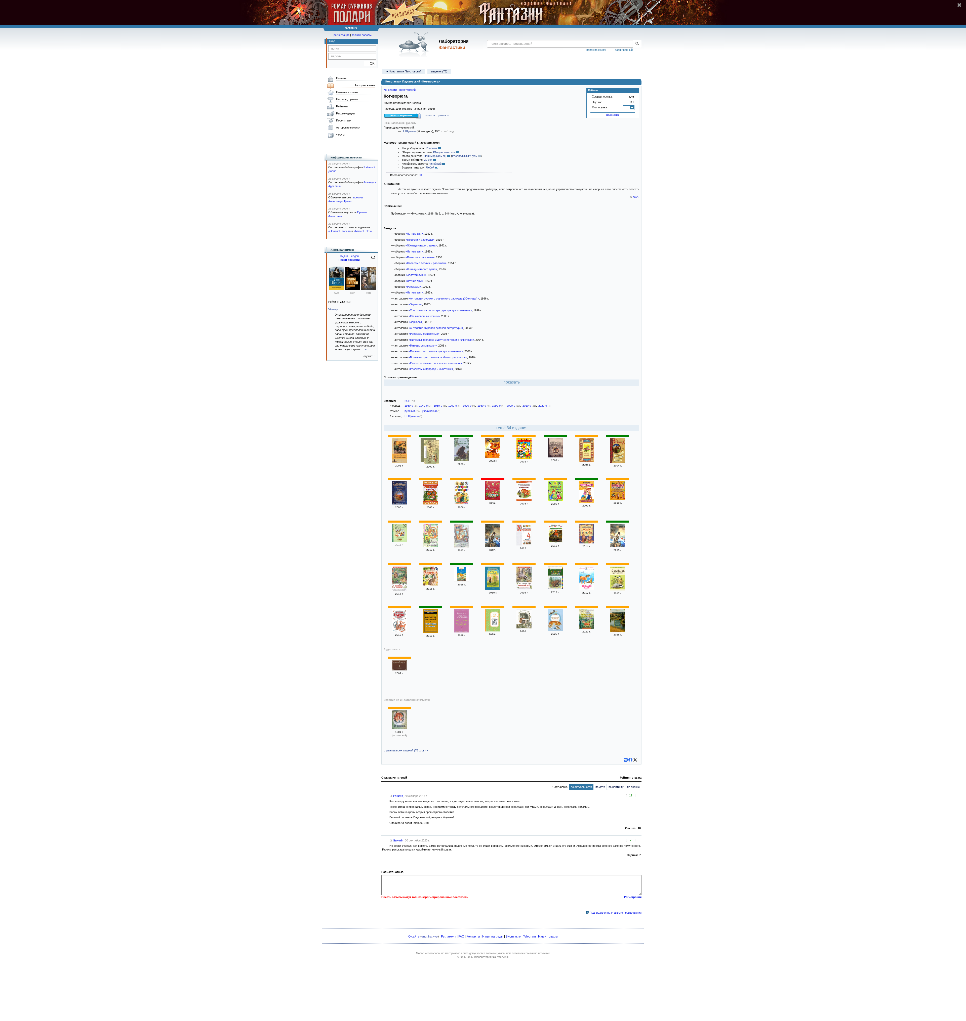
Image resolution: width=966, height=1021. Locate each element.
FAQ (461, 936)
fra (430, 936)
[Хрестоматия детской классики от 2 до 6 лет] (493, 499)
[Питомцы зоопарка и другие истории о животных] (586, 460)
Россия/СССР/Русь (464, 155)
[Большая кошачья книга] (399, 630)
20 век (428, 159)
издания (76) (439, 71)
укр (435, 936)
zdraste (398, 795)
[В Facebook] (630, 760)
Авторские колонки (348, 127)
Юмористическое (444, 152)
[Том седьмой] (431, 452)
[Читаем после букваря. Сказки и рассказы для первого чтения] (586, 542)
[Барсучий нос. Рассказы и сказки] (524, 588)
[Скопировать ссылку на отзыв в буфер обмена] (390, 795)
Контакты (473, 936)
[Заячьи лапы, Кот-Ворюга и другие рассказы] (586, 627)
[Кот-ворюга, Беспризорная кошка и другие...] (618, 461)
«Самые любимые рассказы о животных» (435, 363)
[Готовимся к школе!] (430, 503)
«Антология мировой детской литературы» (436, 327)
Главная (341, 78)
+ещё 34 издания (512, 428)
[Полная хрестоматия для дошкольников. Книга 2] (586, 501)
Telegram (529, 936)
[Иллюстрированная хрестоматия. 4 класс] (524, 544)
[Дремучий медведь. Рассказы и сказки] (555, 588)
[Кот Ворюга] (493, 456)
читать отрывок (401, 115)
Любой (430, 167)
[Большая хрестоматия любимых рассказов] (618, 498)
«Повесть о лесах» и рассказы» (426, 263)
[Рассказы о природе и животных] (555, 541)
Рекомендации (345, 113)
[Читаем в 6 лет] (524, 457)
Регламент (448, 936)
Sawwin (398, 840)
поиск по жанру (596, 49)
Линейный (435, 163)
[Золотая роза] (618, 630)
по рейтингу (616, 786)
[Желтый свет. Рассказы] (399, 461)
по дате (600, 786)
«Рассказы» (413, 286)
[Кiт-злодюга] (399, 728)
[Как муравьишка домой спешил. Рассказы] (462, 580)
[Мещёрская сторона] (430, 631)
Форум (340, 134)
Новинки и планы (347, 92)
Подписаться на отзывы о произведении (615, 912)
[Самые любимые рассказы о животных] (430, 545)
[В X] (635, 760)
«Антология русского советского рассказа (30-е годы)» (444, 298)
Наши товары (548, 936)
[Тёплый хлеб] (586, 588)
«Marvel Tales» (363, 231)
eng (424, 936)
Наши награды (492, 936)
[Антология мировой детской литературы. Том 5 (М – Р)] (555, 456)
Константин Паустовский (400, 89)
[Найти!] (637, 44)
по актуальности (581, 786)
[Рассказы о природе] (399, 589)
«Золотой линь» (416, 274)
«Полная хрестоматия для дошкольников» (436, 351)
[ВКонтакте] (626, 760)
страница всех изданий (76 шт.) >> (406, 750)
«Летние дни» (414, 233)
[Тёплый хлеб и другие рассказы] (618, 589)
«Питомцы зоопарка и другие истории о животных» (441, 339)
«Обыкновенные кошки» (424, 316)
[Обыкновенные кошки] (524, 627)
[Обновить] (373, 259)
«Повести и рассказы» (420, 239)
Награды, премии (347, 99)
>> (365, 349)
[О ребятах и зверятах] (555, 499)
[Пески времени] (336, 289)
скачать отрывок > (437, 115)
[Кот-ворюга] (493, 630)
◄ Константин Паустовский (403, 71)
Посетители (343, 120)
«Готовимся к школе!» (423, 345)
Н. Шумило (409, 131)
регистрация (341, 34)
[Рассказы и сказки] (462, 631)
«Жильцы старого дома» (421, 245)
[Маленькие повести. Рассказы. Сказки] (462, 546)
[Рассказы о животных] (462, 460)
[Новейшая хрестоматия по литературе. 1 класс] (493, 546)
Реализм (431, 148)
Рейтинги (342, 106)
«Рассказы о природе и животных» (431, 368)
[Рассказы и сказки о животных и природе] (524, 499)
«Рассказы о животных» (424, 333)
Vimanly (333, 309)
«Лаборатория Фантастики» (491, 956)
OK (370, 63)
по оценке (633, 786)
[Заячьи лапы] (430, 584)
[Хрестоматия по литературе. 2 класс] (399, 669)
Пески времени (349, 259)
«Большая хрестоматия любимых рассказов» (438, 357)
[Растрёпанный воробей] (399, 540)
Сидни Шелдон (349, 256)
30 (420, 175)
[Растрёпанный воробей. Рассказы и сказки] (555, 629)
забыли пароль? (362, 34)
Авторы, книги (365, 85)
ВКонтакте (513, 936)
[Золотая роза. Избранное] (399, 503)
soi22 (636, 196)
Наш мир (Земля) (435, 155)
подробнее (612, 114)
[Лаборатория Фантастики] (415, 44)
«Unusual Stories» (339, 231)
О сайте (414, 936)
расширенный (624, 49)
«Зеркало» (415, 304)
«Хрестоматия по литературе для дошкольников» (440, 310)
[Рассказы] (493, 588)
